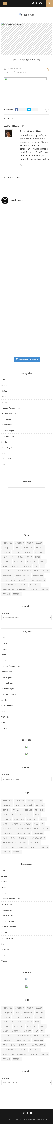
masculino (32, 561)
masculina (19, 561)
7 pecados (7, 543)
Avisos (4, 385)
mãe (36, 566)
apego (30, 543)
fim (12, 557)
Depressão (28, 547)
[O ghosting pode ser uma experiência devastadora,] (26, 250)
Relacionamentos (8, 436)
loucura (7, 561)
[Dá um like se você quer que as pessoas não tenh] (26, 226)
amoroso (19, 543)
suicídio (44, 589)
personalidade (24, 571)
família (16, 552)
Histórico (5, 613)
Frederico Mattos (18, 72)
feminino (39, 552)
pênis (5, 580)
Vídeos (4, 470)
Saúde (4, 442)
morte (6, 566)
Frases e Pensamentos (10, 408)
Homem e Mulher (8, 413)
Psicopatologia (7, 430)
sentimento (8, 589)
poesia (45, 571)
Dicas (3, 396)
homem (20, 557)
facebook (22, 110)
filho (5, 557)
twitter (34, 110)
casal (17, 547)
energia (39, 547)
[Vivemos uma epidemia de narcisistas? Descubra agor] (26, 300)
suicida (34, 589)
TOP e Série (6, 458)
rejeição (22, 580)
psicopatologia (23, 575)
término (17, 594)
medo (42, 561)
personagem (8, 571)
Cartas (4, 391)
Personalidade (7, 424)
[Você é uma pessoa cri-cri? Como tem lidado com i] (26, 344)
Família (4, 402)
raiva (13, 580)
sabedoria (35, 585)
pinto (36, 571)
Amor (3, 379)
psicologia (8, 575)
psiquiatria (38, 575)
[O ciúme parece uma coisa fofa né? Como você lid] (26, 279)
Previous (10, 118)
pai (42, 566)
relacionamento (37, 580)
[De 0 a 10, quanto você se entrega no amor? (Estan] (26, 214)
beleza (39, 543)
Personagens (6, 419)
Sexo (3, 453)
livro (37, 557)
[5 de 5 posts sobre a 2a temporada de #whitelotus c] (26, 322)
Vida (3, 464)
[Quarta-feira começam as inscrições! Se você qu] (26, 237)
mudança (16, 566)
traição (6, 594)
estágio (6, 552)
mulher (27, 566)
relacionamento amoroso (15, 585)
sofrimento (22, 589)
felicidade (27, 552)
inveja (29, 557)
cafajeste (7, 547)
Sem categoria (7, 447)
